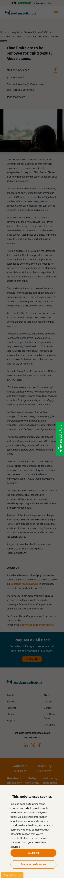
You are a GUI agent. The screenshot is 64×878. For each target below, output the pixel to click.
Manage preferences (33, 864)
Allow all (33, 852)
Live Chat (12, 875)
